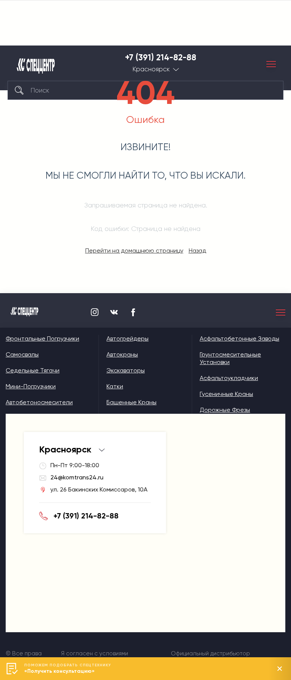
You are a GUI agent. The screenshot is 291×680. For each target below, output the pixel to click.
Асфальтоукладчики (229, 378)
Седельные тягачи (32, 370)
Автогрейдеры (127, 338)
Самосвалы (22, 354)
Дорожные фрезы (225, 409)
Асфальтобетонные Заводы (239, 338)
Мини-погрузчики (31, 386)
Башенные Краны (131, 402)
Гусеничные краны (226, 393)
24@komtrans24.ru (76, 477)
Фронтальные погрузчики (42, 338)
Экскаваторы (125, 370)
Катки (114, 386)
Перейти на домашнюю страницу (134, 250)
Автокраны (122, 354)
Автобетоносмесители (39, 402)
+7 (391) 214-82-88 (160, 57)
